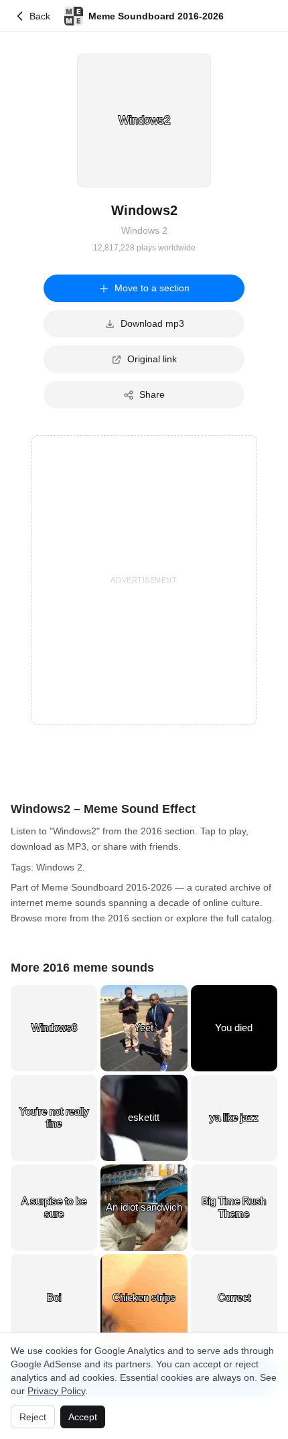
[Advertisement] (144, 580)
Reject (32, 1417)
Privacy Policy (56, 1390)
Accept (82, 1417)
